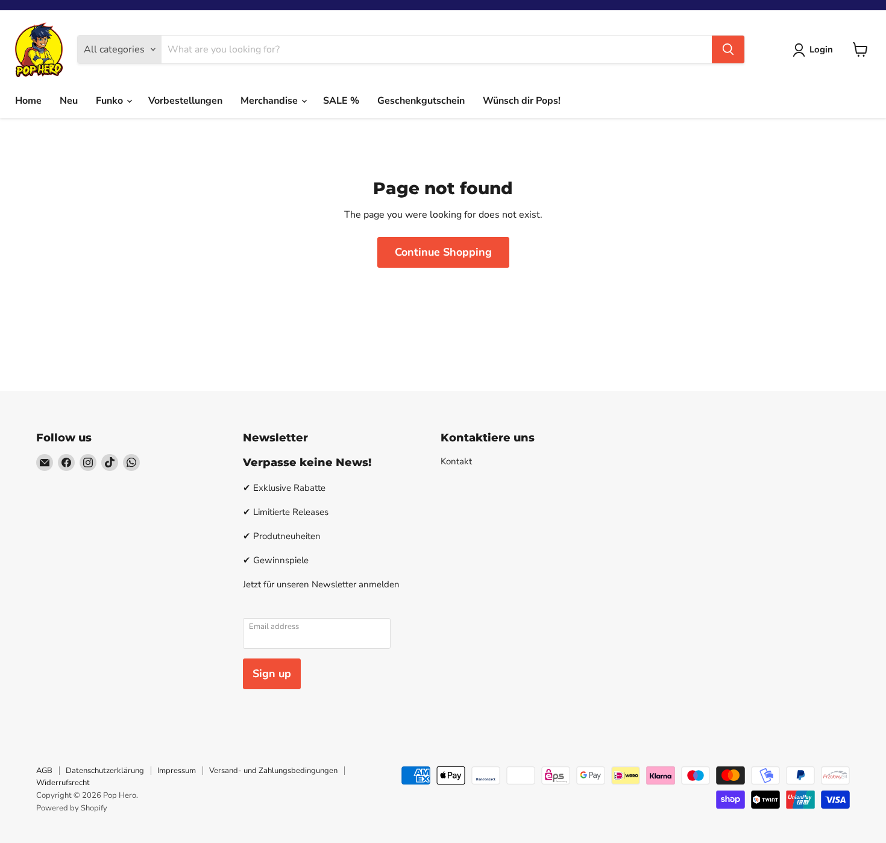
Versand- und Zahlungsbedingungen (273, 770)
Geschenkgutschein (421, 100)
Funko (110, 100)
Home (28, 100)
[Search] (728, 49)
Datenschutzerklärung (105, 770)
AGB (44, 770)
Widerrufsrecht (63, 782)
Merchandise (270, 100)
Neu (69, 100)
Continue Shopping (443, 252)
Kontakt (456, 461)
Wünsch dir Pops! (522, 100)
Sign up (272, 673)
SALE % (341, 100)
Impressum (176, 770)
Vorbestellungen (185, 100)
